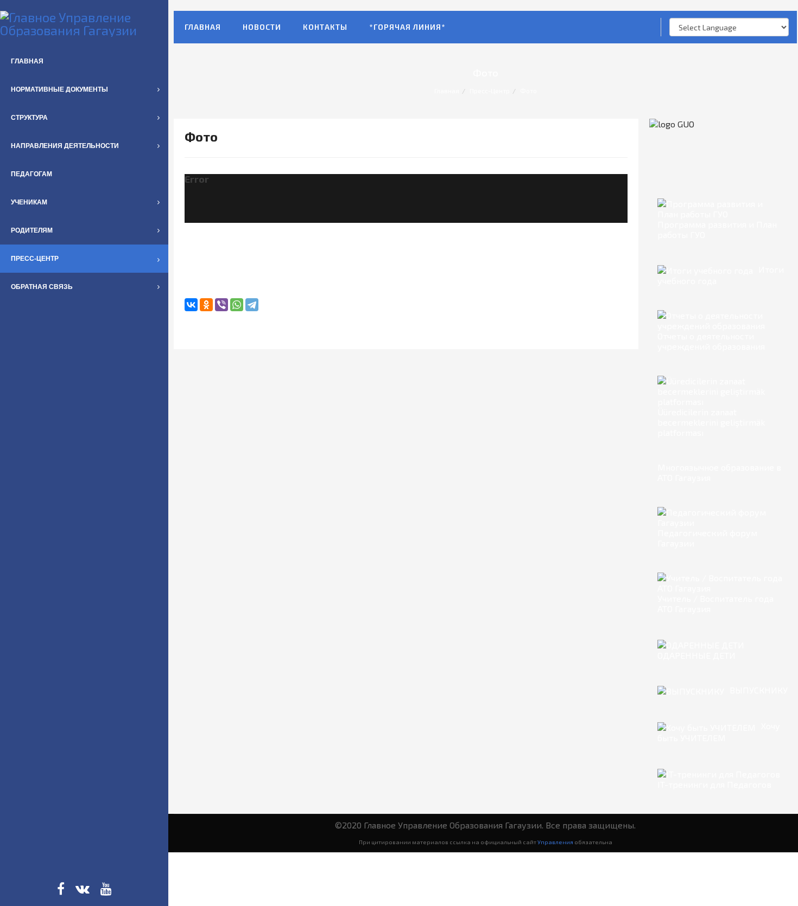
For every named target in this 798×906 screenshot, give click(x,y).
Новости (262, 26)
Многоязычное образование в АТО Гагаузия (719, 472)
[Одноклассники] (206, 304)
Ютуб (106, 888)
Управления (555, 841)
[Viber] (221, 304)
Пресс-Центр (490, 90)
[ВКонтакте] (191, 304)
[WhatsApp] (236, 304)
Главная (203, 26)
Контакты (325, 26)
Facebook (60, 888)
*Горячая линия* (407, 26)
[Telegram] (251, 304)
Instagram (82, 888)
